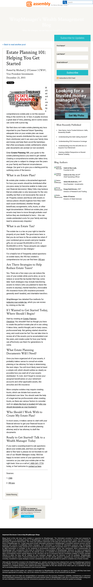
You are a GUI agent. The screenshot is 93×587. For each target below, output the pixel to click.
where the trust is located (24, 404)
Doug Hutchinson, (70, 189)
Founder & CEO (69, 170)
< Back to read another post (14, 44)
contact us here (34, 466)
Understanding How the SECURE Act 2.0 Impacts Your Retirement (72, 147)
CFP (73, 182)
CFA (79, 189)
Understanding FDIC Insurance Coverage (73, 141)
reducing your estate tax (16, 302)
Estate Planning (11, 494)
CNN (10, 478)
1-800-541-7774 (36, 463)
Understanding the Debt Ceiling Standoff (73, 137)
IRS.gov (41, 259)
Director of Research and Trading (75, 191)
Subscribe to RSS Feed (67, 78)
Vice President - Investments (73, 184)
